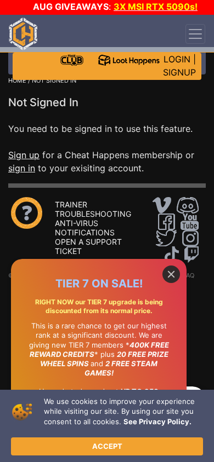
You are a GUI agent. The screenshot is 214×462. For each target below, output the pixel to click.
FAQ (188, 275)
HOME (17, 80)
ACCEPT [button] (107, 446)
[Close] (171, 274)
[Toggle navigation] (195, 34)
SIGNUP (179, 72)
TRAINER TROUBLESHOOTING (93, 209)
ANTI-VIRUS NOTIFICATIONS (85, 227)
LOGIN (177, 59)
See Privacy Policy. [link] (157, 421)
